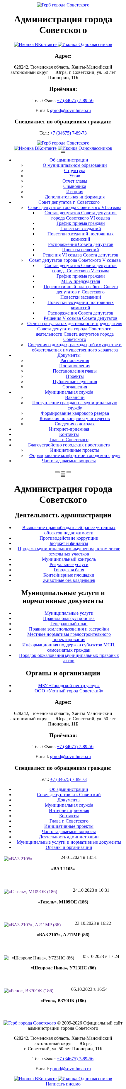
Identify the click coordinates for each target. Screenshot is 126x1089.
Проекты (75, 376)
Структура (74, 170)
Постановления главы (75, 370)
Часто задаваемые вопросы (69, 460)
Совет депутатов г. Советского (69, 202)
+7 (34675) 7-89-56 (75, 100)
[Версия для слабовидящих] (63, 472)
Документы (69, 355)
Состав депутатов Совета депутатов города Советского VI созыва (81, 215)
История (74, 191)
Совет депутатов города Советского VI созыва (74, 207)
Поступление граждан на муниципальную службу (74, 405)
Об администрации (69, 159)
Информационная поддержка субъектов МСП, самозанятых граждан (68, 647)
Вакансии (75, 397)
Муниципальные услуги (69, 613)
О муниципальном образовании (75, 165)
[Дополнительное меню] (63, 152)
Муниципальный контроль (69, 559)
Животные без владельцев (69, 580)
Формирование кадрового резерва (75, 413)
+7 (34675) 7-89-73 (68, 132)
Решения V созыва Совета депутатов (81, 318)
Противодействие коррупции (69, 538)
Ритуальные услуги (69, 564)
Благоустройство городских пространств (69, 444)
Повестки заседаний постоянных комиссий (80, 236)
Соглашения (74, 386)
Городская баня (69, 569)
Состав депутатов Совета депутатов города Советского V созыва (81, 268)
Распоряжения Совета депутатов (80, 244)
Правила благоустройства (69, 618)
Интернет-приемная (69, 429)
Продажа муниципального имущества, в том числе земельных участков (69, 551)
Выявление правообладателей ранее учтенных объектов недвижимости (68, 530)
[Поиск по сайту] (57, 472)
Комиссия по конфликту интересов (75, 418)
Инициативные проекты (74, 450)
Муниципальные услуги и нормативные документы (69, 842)
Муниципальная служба (69, 392)
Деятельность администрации (69, 836)
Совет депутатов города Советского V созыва (75, 260)
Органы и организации (69, 847)
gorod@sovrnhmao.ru (70, 110)
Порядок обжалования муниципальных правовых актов (69, 658)
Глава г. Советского (69, 439)
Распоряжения (74, 360)
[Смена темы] (69, 472)
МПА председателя (80, 281)
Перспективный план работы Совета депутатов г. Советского (81, 289)
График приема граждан (81, 223)
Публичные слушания (75, 381)
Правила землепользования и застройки (69, 628)
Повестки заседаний (80, 228)
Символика (74, 186)
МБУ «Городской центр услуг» (69, 685)
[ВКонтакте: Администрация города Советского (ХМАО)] (36, 44)
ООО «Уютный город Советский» (69, 690)
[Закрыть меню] (63, 474)
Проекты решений (80, 249)
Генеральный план (69, 623)
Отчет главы (74, 181)
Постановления (74, 365)
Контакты (69, 434)
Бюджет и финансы (69, 543)
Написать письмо (63, 1083)
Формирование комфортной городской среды (74, 455)
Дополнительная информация (75, 196)
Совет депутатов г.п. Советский (69, 794)
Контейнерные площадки (68, 574)
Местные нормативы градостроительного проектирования (69, 637)
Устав (74, 175)
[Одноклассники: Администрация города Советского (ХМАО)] (85, 44)
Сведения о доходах (75, 423)
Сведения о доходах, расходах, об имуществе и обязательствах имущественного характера (75, 347)
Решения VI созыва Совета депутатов (80, 254)
